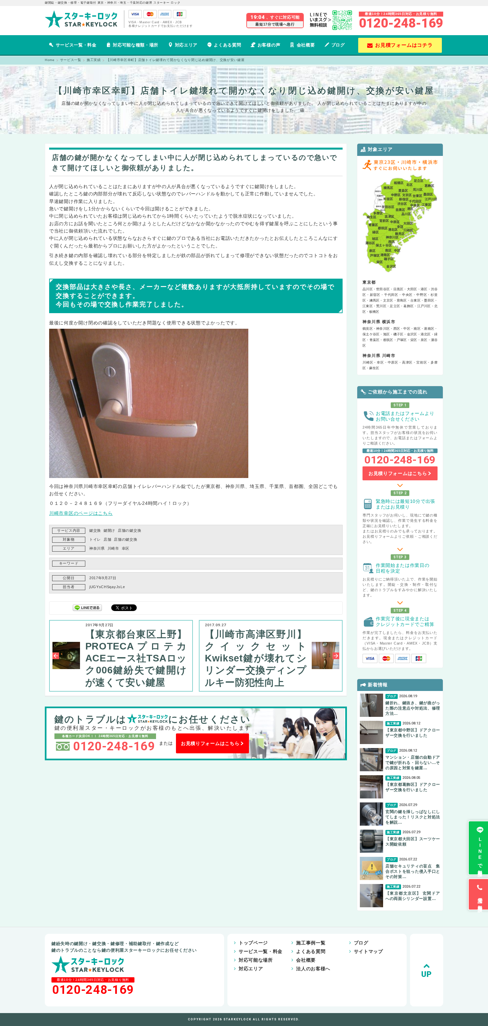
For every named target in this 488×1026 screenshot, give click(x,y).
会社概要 (306, 44)
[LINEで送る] (87, 607)
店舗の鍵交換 (129, 530)
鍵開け (109, 530)
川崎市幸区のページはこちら (81, 513)
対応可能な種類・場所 (135, 44)
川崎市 (113, 548)
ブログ (338, 44)
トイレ (95, 539)
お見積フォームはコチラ (404, 45)
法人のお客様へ (313, 968)
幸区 (125, 548)
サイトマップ (368, 951)
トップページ (253, 942)
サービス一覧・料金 (76, 44)
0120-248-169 (401, 23)
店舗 (107, 539)
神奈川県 (97, 548)
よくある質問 (227, 44)
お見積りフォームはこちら (210, 743)
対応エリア (186, 44)
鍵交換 (95, 530)
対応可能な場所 (256, 960)
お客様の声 (269, 44)
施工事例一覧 (310, 942)
